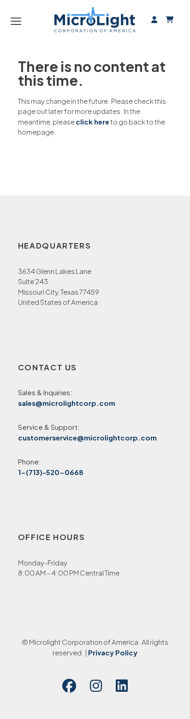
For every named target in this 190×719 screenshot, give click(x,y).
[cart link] (168, 19)
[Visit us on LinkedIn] (122, 686)
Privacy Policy (112, 652)
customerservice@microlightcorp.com (87, 437)
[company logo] (95, 19)
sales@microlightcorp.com (66, 402)
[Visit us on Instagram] (96, 686)
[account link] (154, 19)
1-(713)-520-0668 (50, 472)
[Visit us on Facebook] (69, 686)
